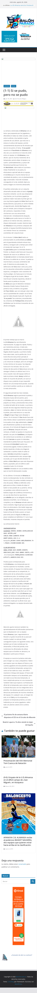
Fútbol (13, 86)
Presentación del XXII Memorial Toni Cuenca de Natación (18, 762)
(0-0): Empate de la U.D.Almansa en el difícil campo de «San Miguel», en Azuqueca (18, 780)
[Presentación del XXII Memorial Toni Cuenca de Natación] (18, 737)
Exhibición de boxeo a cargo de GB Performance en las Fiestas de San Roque (21, 5)
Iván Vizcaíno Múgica (20, 99)
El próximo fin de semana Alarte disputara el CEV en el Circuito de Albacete (19, 715)
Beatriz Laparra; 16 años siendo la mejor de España (18, 723)
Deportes (6, 86)
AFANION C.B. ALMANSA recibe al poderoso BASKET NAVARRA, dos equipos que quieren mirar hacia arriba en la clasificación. (18, 841)
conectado (22, 864)
